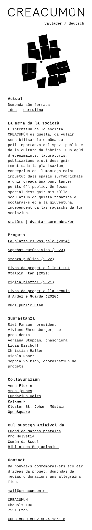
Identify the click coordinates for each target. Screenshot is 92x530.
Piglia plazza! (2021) (31, 282)
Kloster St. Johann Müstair (36, 407)
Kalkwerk (17, 401)
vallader (53, 23)
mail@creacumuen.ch (28, 491)
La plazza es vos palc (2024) (39, 241)
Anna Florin (20, 386)
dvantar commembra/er (52, 222)
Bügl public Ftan (25, 305)
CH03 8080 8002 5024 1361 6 (36, 519)
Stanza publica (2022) (31, 259)
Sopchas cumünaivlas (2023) (36, 250)
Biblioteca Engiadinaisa (33, 447)
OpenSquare (19, 412)
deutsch (76, 23)
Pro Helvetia (21, 436)
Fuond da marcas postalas (34, 431)
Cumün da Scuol (23, 442)
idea (12, 110)
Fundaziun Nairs (24, 396)
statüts (15, 222)
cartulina (33, 110)
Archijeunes (20, 391)
